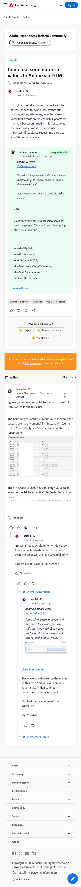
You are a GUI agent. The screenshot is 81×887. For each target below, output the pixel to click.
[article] (40, 459)
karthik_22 (22, 90)
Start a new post (32, 363)
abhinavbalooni (28, 152)
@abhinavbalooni (26, 166)
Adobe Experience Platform (18, 17)
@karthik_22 (36, 613)
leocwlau (21, 389)
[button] (20, 83)
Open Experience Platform (32, 42)
